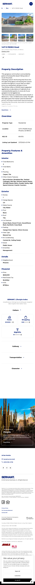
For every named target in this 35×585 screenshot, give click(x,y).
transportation (16, 357)
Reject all (17, 571)
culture (16, 310)
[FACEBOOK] (3, 467)
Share (3, 57)
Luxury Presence (7, 519)
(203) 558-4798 (8, 462)
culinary (15, 346)
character (16, 368)
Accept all (17, 580)
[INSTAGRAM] (6, 467)
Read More (6, 442)
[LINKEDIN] (10, 467)
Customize (17, 575)
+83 (30, 37)
